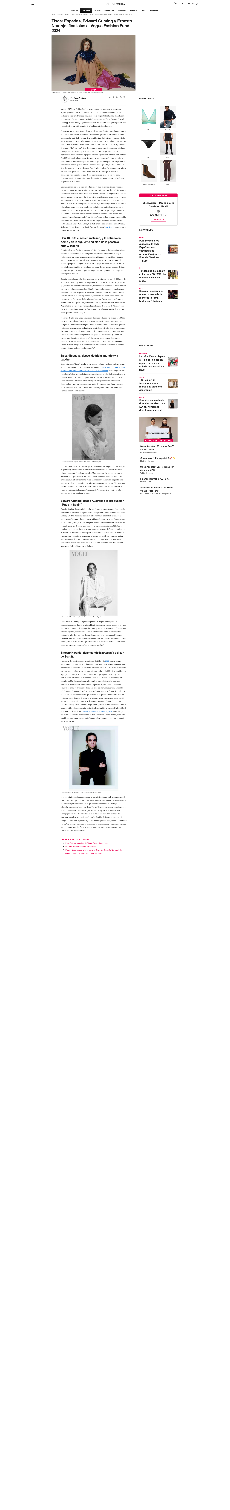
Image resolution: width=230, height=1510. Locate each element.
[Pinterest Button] (120, 97)
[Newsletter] (189, 3)
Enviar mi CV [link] (158, 219)
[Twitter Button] (110, 97)
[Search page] (193, 3)
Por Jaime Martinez (78, 98)
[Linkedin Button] (117, 97)
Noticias (60, 14)
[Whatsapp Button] (124, 97)
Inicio (53, 14)
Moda (67, 14)
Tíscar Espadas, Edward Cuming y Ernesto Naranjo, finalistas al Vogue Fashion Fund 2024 (101, 14)
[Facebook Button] (113, 97)
